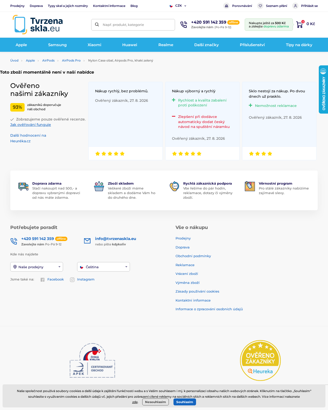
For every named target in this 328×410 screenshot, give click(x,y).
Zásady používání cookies (197, 291)
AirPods (48, 60)
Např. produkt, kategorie (123, 25)
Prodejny (17, 6)
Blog (134, 6)
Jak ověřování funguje (30, 124)
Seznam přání (276, 6)
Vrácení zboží (187, 274)
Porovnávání (242, 6)
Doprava (36, 6)
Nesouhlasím (155, 402)
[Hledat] (97, 25)
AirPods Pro (71, 60)
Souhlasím (184, 402)
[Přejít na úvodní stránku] (37, 24)
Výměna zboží (188, 283)
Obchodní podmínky (193, 256)
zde (135, 402)
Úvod (14, 60)
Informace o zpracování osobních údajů (209, 309)
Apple (30, 60)
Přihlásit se (309, 6)
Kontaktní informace (109, 6)
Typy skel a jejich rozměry (68, 6)
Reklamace (185, 265)
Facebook (55, 279)
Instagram (86, 279)
